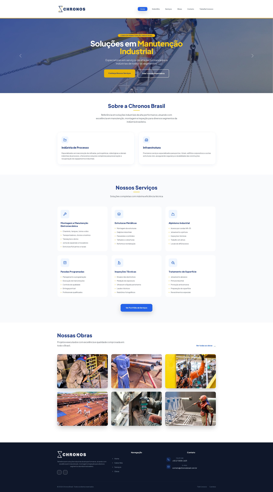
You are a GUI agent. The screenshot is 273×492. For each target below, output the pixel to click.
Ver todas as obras (206, 345)
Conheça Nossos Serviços (119, 73)
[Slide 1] (131, 89)
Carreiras (212, 487)
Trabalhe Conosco (206, 9)
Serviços (168, 9)
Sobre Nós (156, 9)
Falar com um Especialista (153, 73)
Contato (190, 9)
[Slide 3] (141, 89)
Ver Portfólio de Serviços (136, 308)
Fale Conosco (202, 487)
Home (142, 9)
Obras (179, 9)
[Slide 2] (136, 89)
